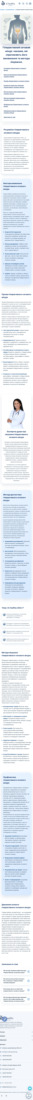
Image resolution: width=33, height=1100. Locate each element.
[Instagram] (6, 1096)
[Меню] (30, 3)
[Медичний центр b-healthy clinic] (8, 3)
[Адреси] (19, 3)
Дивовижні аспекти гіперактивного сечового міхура (15, 112)
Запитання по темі (9, 117)
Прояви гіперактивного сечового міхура (16, 81)
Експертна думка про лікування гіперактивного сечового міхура (14, 86)
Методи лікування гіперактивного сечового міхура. (14, 99)
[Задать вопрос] (30, 1088)
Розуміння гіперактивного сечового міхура (15, 69)
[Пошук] (26, 3)
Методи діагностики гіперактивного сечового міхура (15, 92)
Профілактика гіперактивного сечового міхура (16, 105)
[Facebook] (2, 1096)
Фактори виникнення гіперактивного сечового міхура (15, 75)
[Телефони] (23, 3)
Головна (2, 9)
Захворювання (10, 9)
